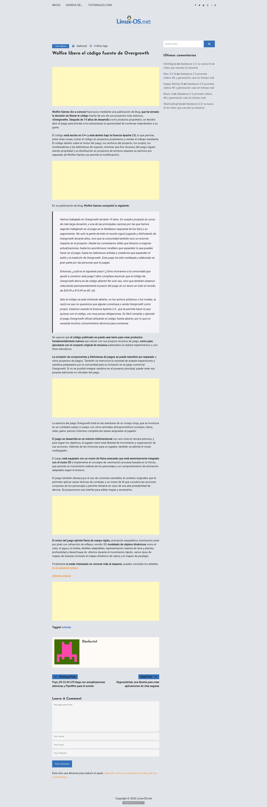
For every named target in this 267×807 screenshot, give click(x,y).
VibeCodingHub (172, 103)
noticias (66, 627)
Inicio (56, 5)
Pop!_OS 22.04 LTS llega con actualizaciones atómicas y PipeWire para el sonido (78, 684)
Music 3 (168, 93)
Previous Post (67, 676)
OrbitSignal (169, 63)
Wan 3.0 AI (169, 73)
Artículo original (61, 575)
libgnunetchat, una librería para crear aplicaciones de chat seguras (137, 684)
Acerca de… (74, 5)
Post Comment (62, 764)
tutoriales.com (100, 5)
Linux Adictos (60, 46)
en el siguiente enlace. (65, 567)
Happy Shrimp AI (173, 83)
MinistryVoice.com (136, 803)
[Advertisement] (105, 86)
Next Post (146, 676)
